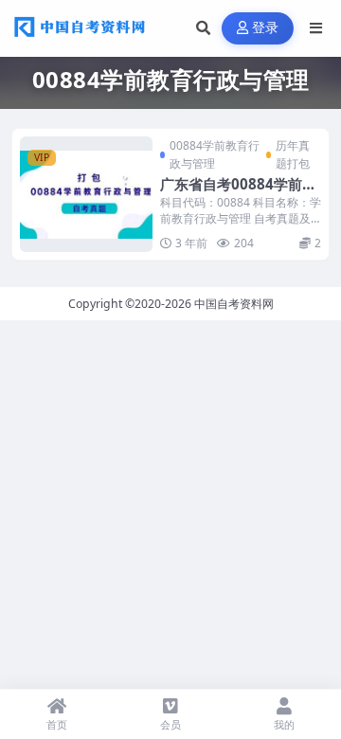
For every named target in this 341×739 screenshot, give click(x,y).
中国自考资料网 (234, 304)
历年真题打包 (293, 154)
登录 (265, 28)
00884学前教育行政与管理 (215, 154)
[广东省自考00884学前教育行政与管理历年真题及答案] (86, 194)
